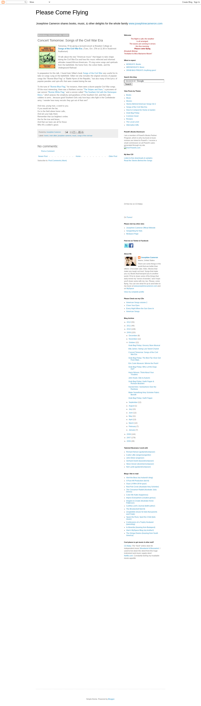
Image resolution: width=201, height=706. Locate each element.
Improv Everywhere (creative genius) (141, 498)
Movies (129, 101)
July (130, 409)
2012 (129, 322)
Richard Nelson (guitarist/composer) (140, 452)
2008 (129, 434)
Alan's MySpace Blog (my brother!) (140, 530)
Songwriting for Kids (134, 231)
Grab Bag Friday (132, 113)
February (132, 426)
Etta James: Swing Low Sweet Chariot (143, 349)
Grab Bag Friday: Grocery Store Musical (144, 345)
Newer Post (43, 156)
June (131, 413)
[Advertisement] (158, 575)
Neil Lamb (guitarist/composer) (138, 467)
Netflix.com (128, 556)
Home (78, 156)
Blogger (111, 699)
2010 (129, 329)
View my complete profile (134, 292)
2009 (129, 332)
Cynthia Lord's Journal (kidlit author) (140, 506)
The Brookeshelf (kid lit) (135, 509)
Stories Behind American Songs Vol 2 (141, 104)
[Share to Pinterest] (82, 132)
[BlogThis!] (74, 132)
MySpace (130, 288)
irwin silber (53, 135)
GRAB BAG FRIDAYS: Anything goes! (141, 70)
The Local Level (132, 122)
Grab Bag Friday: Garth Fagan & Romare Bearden (141, 382)
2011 (129, 326)
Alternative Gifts (132, 125)
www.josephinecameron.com (145, 23)
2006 (129, 441)
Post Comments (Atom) (57, 161)
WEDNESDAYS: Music (135, 67)
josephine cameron (64, 135)
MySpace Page (132, 234)
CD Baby (127, 546)
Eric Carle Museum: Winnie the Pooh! (143, 363)
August (132, 406)
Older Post (113, 156)
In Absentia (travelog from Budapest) (140, 527)
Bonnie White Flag (56, 92)
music (74, 135)
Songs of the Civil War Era (136, 107)
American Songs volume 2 (136, 302)
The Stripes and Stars (93, 89)
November (133, 339)
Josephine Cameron (149, 257)
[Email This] (71, 132)
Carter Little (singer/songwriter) (138, 455)
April (131, 420)
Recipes (129, 119)
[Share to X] (76, 132)
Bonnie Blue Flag (58, 87)
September (133, 402)
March (131, 423)
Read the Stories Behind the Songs (138, 161)
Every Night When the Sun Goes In (140, 308)
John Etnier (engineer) (135, 458)
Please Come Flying (62, 12)
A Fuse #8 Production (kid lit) (137, 481)
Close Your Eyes (132, 305)
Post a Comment (47, 151)
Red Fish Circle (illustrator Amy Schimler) (142, 487)
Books (128, 95)
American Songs (132, 311)
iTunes (129, 217)
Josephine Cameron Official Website (140, 228)
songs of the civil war (84, 135)
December (133, 336)
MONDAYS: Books (133, 64)
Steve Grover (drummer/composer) (140, 464)
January (132, 430)
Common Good (132, 116)
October (132, 342)
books (46, 135)
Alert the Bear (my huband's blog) (139, 478)
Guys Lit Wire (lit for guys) (136, 484)
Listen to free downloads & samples (138, 158)
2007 (129, 438)
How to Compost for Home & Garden (140, 110)
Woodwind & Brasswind (149, 548)
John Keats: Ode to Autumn (139, 378)
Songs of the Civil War (92, 73)
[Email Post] (66, 132)
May (131, 416)
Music (128, 98)
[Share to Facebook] (79, 132)
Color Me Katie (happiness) (137, 495)
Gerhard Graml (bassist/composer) (140, 461)
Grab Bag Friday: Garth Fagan (140, 398)
